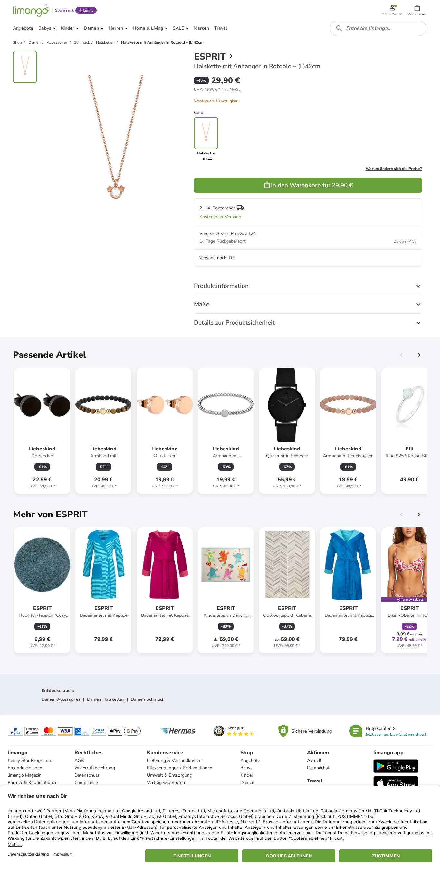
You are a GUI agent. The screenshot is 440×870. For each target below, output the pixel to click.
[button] (416, 10)
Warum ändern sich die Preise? (394, 168)
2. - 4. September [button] (217, 208)
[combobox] (378, 28)
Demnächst (318, 768)
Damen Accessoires (61, 699)
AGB (79, 760)
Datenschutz (86, 775)
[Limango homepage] (31, 10)
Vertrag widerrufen (166, 783)
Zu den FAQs (405, 241)
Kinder (246, 775)
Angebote (250, 760)
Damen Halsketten (105, 699)
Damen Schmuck (147, 699)
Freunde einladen (25, 768)
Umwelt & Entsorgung (169, 775)
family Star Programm (30, 760)
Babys (246, 768)
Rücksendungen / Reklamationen (179, 768)
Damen (247, 783)
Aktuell (314, 760)
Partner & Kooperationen (33, 783)
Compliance (86, 783)
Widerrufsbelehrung (94, 768)
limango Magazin (25, 775)
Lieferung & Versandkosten (174, 760)
